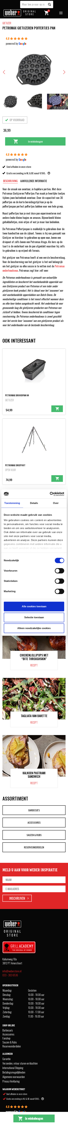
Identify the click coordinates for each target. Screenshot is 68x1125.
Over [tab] (56, 503)
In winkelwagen (35, 141)
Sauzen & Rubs (34, 835)
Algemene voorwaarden (13, 1077)
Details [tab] (34, 503)
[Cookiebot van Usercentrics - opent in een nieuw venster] (49, 494)
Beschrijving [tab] (10, 181)
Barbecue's (34, 810)
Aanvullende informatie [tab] (33, 181)
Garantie (6, 1059)
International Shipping (12, 1068)
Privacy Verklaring (11, 1081)
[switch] (59, 570)
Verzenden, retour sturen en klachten (20, 1063)
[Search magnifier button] (49, 4)
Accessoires (34, 822)
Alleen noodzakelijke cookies (34, 628)
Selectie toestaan (34, 617)
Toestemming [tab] (12, 503)
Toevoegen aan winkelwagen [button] (57, 408)
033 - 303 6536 (10, 975)
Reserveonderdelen (34, 847)
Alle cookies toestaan (34, 606)
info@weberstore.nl (11, 971)
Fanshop (6, 1038)
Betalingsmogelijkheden (13, 1072)
